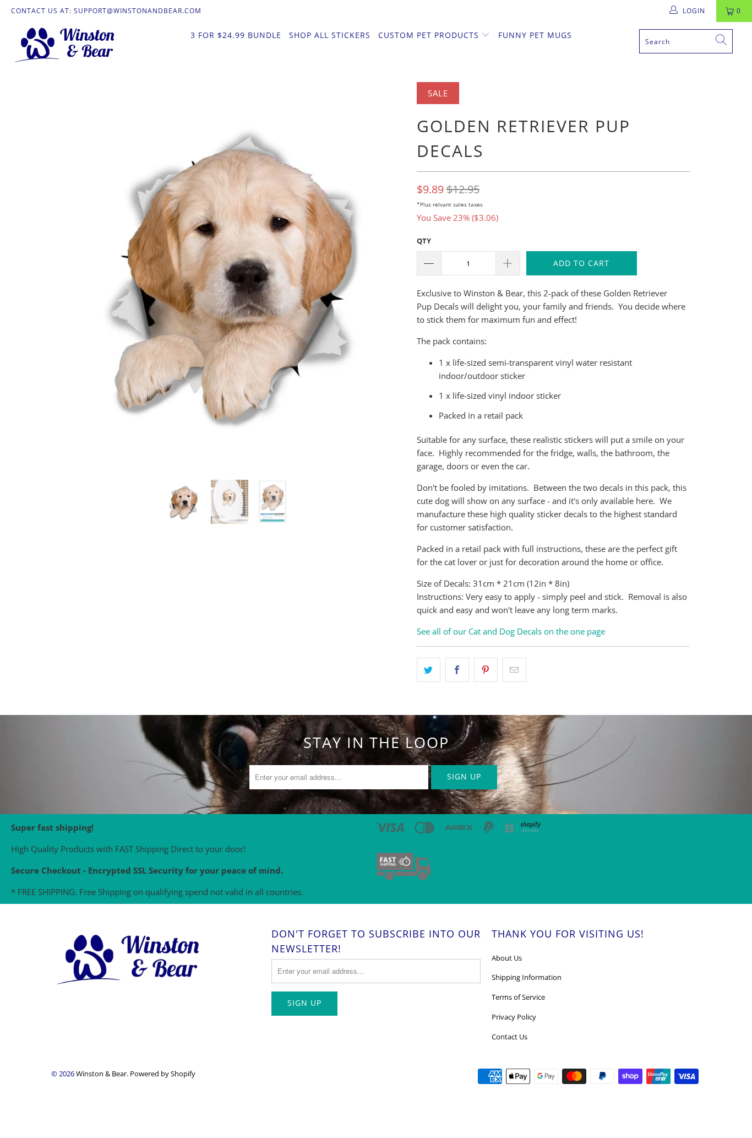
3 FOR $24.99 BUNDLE (235, 35)
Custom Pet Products (430, 35)
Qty (424, 241)
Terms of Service (518, 997)
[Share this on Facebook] (457, 670)
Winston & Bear (101, 1074)
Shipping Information (527, 977)
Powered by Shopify (162, 1074)
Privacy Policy (514, 1017)
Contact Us (509, 1037)
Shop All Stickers (329, 35)
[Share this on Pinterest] (486, 670)
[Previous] (70, 272)
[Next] (386, 272)
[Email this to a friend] (514, 670)
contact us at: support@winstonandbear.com (106, 10)
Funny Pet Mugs (535, 35)
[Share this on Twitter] (428, 670)
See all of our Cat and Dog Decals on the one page (511, 631)
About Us (507, 958)
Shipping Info (333, 891)
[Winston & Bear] (66, 44)
